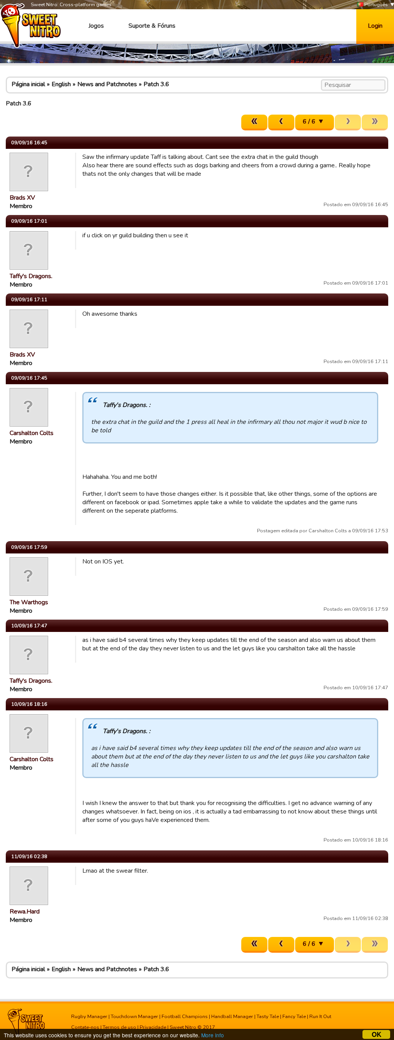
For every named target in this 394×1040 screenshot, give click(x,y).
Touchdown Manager (134, 1016)
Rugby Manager (89, 1016)
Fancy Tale (294, 1016)
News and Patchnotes (107, 84)
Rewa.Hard (25, 911)
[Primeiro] (254, 122)
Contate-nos (85, 1027)
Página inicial (28, 84)
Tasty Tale (268, 1016)
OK (376, 1034)
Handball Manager (232, 1016)
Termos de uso (119, 1027)
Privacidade (153, 1027)
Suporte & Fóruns (152, 26)
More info (212, 1035)
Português (375, 4)
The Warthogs (29, 602)
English (61, 84)
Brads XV (22, 197)
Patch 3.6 (156, 84)
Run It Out (320, 1016)
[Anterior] (281, 122)
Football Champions (185, 1016)
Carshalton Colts (31, 433)
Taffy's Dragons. (31, 276)
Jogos (96, 26)
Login (375, 26)
